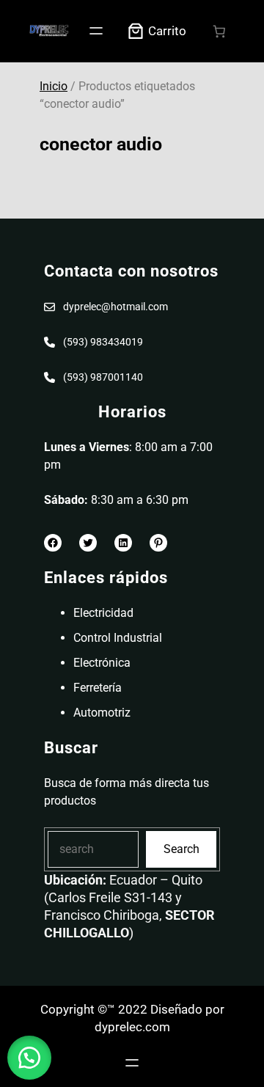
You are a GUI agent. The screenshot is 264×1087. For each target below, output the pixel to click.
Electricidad (103, 613)
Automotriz (102, 713)
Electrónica (102, 663)
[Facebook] (53, 543)
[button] (29, 1058)
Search (181, 849)
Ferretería (97, 688)
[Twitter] (88, 543)
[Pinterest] (158, 543)
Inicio (53, 86)
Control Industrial (117, 638)
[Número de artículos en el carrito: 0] (219, 31)
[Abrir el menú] (96, 30)
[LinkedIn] (123, 543)
